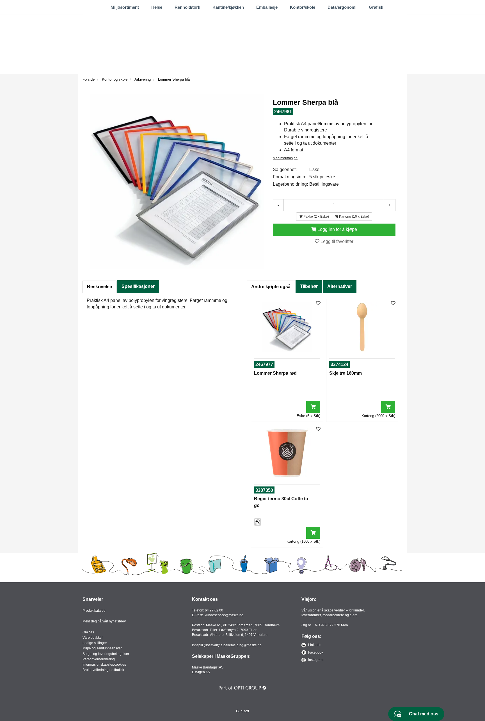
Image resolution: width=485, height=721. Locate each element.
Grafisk (376, 7)
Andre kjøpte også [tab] (270, 286)
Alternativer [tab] (339, 286)
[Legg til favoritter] (318, 303)
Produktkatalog (94, 611)
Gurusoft (242, 711)
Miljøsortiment (125, 7)
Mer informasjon (285, 158)
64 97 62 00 (214, 610)
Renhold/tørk (187, 7)
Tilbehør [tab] (309, 286)
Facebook (315, 652)
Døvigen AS (201, 672)
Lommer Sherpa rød (275, 373)
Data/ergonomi (342, 7)
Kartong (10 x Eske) (353, 217)
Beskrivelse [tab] (99, 286)
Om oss (88, 632)
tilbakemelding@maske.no (241, 645)
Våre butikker (93, 638)
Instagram (315, 660)
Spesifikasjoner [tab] (138, 286)
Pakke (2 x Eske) (316, 217)
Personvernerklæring (99, 659)
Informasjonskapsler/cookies (104, 665)
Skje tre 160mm (345, 373)
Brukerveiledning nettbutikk (103, 670)
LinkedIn (314, 645)
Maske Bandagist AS (207, 667)
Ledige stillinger (95, 643)
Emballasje (267, 7)
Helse (156, 7)
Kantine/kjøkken (228, 7)
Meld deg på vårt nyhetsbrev (104, 621)
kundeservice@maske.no (224, 615)
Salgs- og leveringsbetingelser (106, 654)
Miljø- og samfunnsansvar (102, 648)
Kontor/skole (302, 7)
